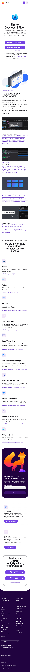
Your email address (8, 485)
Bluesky (18, 630)
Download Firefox (6, 600)
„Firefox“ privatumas (15, 50)
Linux (2, 611)
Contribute (19, 616)
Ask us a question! (6, 647)
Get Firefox (24, 3)
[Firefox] (6, 3)
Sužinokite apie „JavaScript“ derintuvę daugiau (14, 310)
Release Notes (5, 623)
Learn (2, 625)
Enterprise (19, 608)
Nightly (18, 600)
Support (3, 629)
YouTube (18, 625)
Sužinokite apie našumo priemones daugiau (13, 405)
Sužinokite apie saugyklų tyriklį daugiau (13, 349)
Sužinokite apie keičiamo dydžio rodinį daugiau (14, 369)
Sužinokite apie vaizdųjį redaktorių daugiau (13, 387)
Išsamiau (19, 59)
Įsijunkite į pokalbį (11, 521)
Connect (18, 613)
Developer (18, 618)
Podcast (18, 632)
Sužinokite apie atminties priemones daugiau (14, 423)
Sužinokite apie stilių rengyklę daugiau (12, 442)
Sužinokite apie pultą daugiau (10, 292)
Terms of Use (3, 658)
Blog (2, 636)
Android (3, 609)
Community (4, 634)
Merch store (4, 627)
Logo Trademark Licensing (6, 668)
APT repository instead (20, 56)
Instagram (18, 623)
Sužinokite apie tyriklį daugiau (10, 274)
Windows (3, 602)
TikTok (17, 628)
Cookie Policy (4, 662)
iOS (2, 607)
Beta (17, 602)
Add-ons (3, 631)
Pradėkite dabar (10, 547)
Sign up (15, 492)
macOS (3, 605)
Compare (3, 621)
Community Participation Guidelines (8, 665)
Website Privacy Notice (6, 655)
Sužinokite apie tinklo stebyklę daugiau (12, 330)
